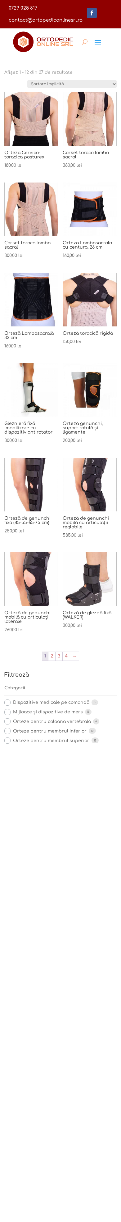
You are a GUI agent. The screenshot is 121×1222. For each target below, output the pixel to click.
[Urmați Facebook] (92, 13)
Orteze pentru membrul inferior (50, 731)
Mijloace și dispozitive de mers (48, 712)
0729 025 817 (23, 8)
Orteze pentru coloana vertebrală (52, 721)
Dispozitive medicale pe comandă (51, 702)
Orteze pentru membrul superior (51, 740)
